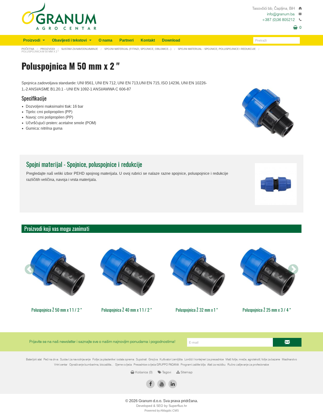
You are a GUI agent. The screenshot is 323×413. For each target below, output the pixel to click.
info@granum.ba (281, 14)
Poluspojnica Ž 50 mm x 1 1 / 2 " (56, 310)
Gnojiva (153, 359)
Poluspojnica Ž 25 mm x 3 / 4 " (267, 310)
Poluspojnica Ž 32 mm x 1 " (197, 310)
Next (293, 270)
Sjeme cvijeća (123, 364)
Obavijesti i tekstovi (69, 40)
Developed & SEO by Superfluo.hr (161, 406)
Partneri (126, 40)
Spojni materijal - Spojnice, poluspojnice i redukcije (84, 164)
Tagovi (166, 372)
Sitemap (186, 372)
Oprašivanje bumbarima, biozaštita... (91, 364)
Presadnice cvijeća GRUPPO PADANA (156, 364)
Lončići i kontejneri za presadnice (204, 359)
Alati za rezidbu (216, 364)
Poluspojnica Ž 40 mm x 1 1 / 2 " (126, 310)
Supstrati (141, 359)
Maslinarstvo (289, 359)
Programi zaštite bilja (193, 364)
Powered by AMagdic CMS (161, 410)
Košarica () (143, 372)
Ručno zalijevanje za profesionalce (248, 364)
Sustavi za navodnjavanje (75, 359)
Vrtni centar (60, 364)
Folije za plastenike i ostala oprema (113, 359)
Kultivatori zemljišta (171, 359)
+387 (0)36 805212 (278, 20)
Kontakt (148, 40)
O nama (105, 40)
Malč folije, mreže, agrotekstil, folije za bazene (253, 359)
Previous (30, 270)
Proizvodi (31, 40)
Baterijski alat (34, 359)
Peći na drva (51, 359)
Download (171, 40)
